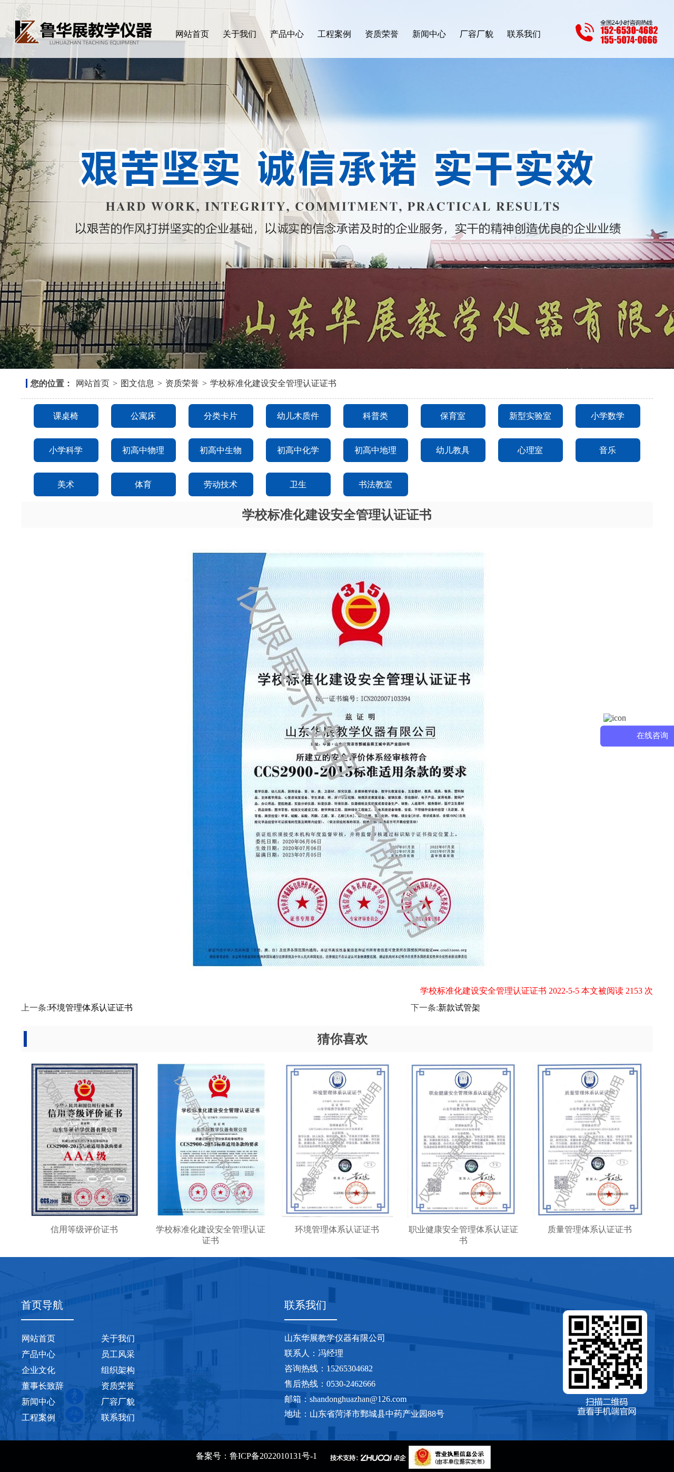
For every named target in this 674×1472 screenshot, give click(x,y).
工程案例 (334, 34)
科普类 (375, 415)
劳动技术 (220, 484)
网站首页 (192, 34)
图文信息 (137, 383)
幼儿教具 (453, 450)
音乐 (607, 450)
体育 (143, 484)
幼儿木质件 (298, 415)
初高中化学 (298, 450)
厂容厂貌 (476, 34)
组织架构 (118, 1370)
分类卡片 (220, 415)
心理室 (530, 450)
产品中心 (287, 34)
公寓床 (143, 415)
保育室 (452, 415)
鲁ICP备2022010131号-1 (273, 1455)
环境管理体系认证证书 (90, 1007)
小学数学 (608, 415)
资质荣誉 (382, 34)
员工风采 (118, 1354)
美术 (65, 484)
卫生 (298, 484)
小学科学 (66, 450)
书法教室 (375, 484)
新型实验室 (530, 415)
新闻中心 (429, 34)
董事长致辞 (43, 1385)
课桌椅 (65, 415)
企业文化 (38, 1370)
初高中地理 (375, 450)
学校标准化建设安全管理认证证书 (273, 383)
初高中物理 (143, 450)
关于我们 (239, 34)
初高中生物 (221, 450)
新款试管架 (459, 1007)
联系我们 (524, 34)
